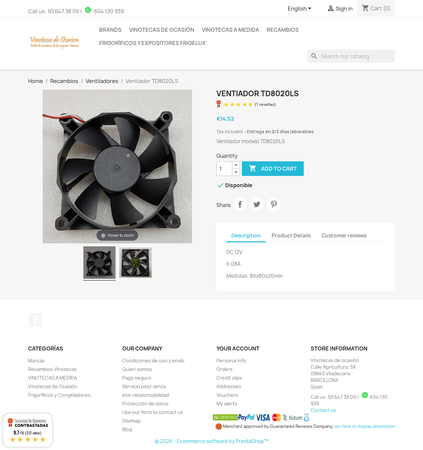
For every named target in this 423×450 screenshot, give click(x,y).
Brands (110, 29)
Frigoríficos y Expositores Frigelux (152, 43)
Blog (127, 429)
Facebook (35, 320)
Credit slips (229, 378)
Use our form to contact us (152, 412)
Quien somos (137, 369)
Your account (237, 348)
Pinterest (273, 204)
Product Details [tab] (291, 235)
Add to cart (273, 168)
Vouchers (227, 395)
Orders (224, 369)
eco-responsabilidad (145, 395)
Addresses (228, 386)
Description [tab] (246, 235)
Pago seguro (136, 378)
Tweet (256, 204)
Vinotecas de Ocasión (161, 29)
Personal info (231, 360)
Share (240, 204)
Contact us (323, 410)
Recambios (283, 29)
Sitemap (131, 421)
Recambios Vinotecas (52, 369)
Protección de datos (145, 403)
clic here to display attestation (364, 426)
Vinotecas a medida (230, 29)
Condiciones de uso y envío (153, 360)
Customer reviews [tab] (344, 235)
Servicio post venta (144, 386)
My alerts (226, 403)
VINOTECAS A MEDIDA (52, 378)
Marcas (36, 360)
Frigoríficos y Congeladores (59, 395)
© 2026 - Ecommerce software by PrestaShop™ (212, 441)
